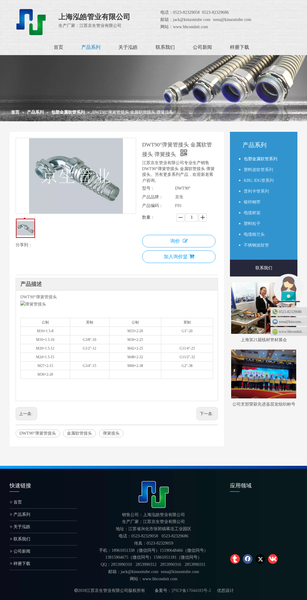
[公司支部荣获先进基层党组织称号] (263, 374)
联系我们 (263, 268)
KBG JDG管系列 (259, 180)
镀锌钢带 (252, 202)
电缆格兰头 (254, 234)
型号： (148, 188)
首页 (17, 502)
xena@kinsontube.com (293, 321)
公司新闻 (21, 551)
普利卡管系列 (256, 191)
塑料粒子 (252, 223)
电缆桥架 (252, 213)
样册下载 (21, 563)
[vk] (273, 559)
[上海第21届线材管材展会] (263, 308)
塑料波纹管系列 (258, 169)
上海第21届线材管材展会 (264, 340)
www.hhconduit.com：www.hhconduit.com (293, 331)
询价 (175, 241)
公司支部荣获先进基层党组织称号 (263, 404)
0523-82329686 (290, 311)
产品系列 (21, 514)
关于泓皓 (21, 527)
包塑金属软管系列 (260, 159)
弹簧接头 (111, 433)
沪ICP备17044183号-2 (191, 590)
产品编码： (152, 205)
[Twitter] (260, 559)
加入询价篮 (176, 256)
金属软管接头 (79, 433)
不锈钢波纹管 (256, 245)
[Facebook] (247, 559)
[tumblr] (235, 559)
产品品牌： (152, 197)
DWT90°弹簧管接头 (37, 433)
